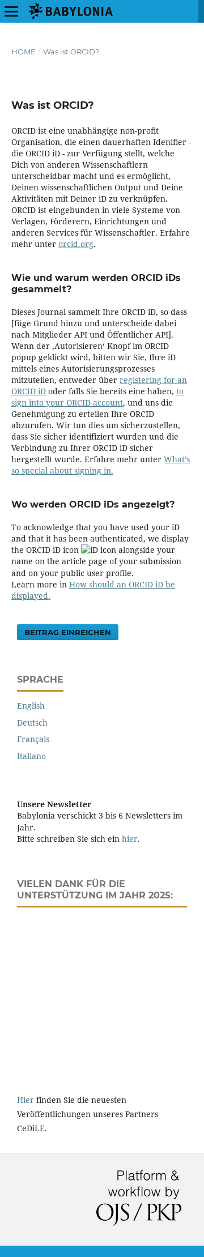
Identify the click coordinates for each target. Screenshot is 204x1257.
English (31, 705)
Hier (25, 1099)
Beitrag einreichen (67, 632)
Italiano (31, 756)
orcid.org (76, 243)
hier (130, 838)
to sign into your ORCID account (97, 397)
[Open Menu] (11, 11)
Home (23, 51)
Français (33, 739)
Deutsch (32, 722)
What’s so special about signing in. (100, 465)
